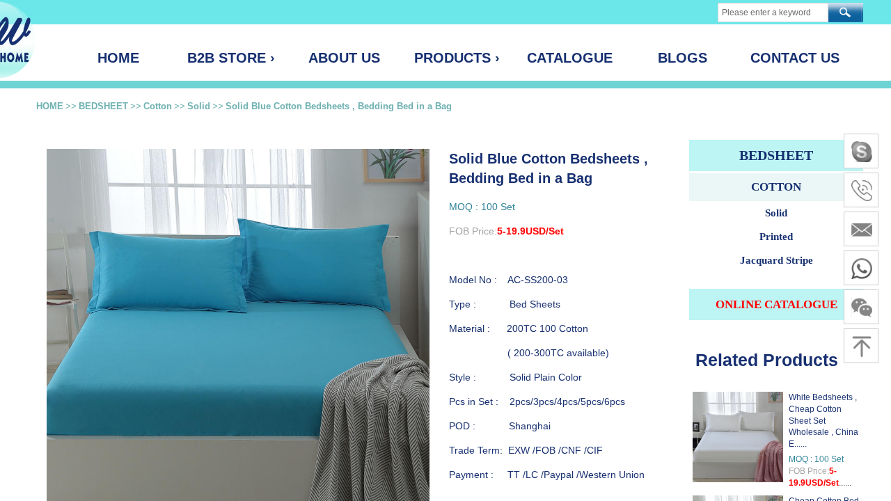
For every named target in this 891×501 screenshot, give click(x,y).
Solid (198, 106)
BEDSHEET (103, 106)
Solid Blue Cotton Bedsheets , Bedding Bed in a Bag (339, 106)
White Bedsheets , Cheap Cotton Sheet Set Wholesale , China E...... (823, 420)
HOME (49, 106)
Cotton (157, 106)
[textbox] (773, 12)
